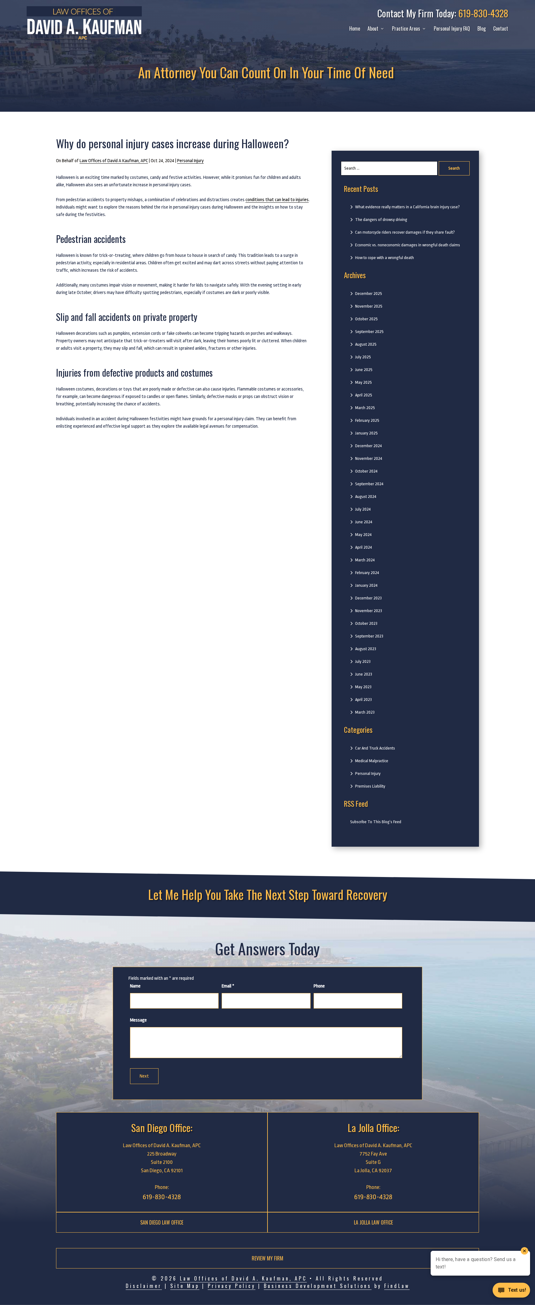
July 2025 (363, 357)
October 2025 (366, 319)
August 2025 (365, 344)
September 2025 (369, 331)
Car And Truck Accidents (375, 748)
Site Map (184, 1286)
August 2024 (365, 496)
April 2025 (363, 395)
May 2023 (363, 687)
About (373, 28)
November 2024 (368, 458)
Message (138, 1020)
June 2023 (363, 674)
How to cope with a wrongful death (384, 257)
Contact (500, 28)
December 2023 (368, 598)
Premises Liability (370, 786)
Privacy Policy (231, 1286)
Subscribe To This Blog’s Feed (375, 821)
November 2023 (368, 610)
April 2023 (363, 699)
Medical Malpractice (371, 760)
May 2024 (363, 534)
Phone (319, 986)
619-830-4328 (483, 13)
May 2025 (363, 382)
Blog (481, 28)
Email (228, 986)
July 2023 (363, 661)
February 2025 (367, 420)
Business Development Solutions (318, 1286)
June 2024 (363, 522)
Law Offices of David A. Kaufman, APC (243, 1278)
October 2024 (366, 471)
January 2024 (366, 585)
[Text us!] (511, 1292)
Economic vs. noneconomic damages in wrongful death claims (407, 245)
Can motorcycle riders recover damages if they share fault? (405, 232)
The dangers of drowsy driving (381, 219)
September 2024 (369, 484)
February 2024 (367, 572)
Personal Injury (190, 160)
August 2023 (365, 648)
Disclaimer (144, 1286)
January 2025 (366, 433)
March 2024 (365, 560)
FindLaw (397, 1286)
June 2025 (363, 369)
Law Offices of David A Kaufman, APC (114, 160)
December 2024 (368, 445)
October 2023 (366, 623)
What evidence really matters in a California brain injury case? (407, 207)
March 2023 (365, 712)
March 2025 (365, 407)
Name (135, 986)
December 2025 (368, 293)
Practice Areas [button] (406, 28)
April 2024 (363, 547)
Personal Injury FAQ (452, 28)
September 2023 (369, 636)
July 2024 (363, 509)
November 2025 (368, 306)
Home (354, 28)
